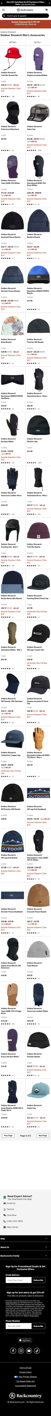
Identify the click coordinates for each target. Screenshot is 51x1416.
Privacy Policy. (34, 1316)
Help (2, 1238)
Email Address (13, 1275)
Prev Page (8, 1135)
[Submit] (4, 16)
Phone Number (13, 1321)
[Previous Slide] (1, 3)
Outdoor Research (8, 31)
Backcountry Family (9, 1255)
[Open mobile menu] (3, 9)
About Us (4, 1247)
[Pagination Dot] (24, 26)
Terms (26, 1316)
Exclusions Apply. (12, 1303)
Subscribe (38, 1280)
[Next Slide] (49, 3)
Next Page (43, 1135)
